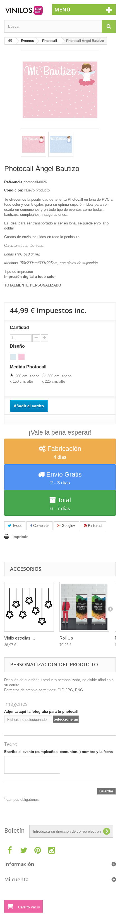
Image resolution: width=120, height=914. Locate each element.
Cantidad (19, 327)
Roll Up (66, 638)
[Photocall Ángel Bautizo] (33, 144)
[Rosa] (21, 357)
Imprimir (20, 537)
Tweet (16, 526)
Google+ (68, 526)
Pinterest (94, 526)
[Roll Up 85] (84, 607)
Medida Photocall (28, 366)
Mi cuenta (16, 879)
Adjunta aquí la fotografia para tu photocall (41, 711)
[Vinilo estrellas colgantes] (29, 607)
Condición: (13, 190)
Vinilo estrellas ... (19, 638)
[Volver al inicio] (10, 40)
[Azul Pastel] (13, 357)
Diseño (18, 346)
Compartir (40, 526)
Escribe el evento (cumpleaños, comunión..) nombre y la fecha (58, 752)
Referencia (13, 182)
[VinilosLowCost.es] (24, 10)
